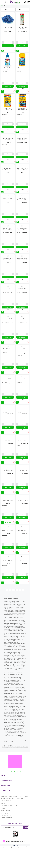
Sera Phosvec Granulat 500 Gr (8, 109)
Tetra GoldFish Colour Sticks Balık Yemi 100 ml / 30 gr (22, 379)
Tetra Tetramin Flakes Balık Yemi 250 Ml (7, 259)
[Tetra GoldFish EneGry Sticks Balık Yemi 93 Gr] (8, 406)
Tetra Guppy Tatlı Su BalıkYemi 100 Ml (8, 319)
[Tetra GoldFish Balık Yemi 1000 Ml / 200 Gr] (8, 376)
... (16, 590)
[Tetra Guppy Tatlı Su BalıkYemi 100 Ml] (8, 316)
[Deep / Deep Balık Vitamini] (22, 19)
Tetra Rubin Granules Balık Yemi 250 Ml (22, 259)
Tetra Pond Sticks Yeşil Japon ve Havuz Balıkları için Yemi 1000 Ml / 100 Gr (22, 499)
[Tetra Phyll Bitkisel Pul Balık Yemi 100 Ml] (8, 226)
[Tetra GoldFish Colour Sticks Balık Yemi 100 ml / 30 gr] (22, 376)
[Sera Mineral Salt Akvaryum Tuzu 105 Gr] (22, 60)
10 (19, 590)
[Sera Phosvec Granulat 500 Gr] (8, 100)
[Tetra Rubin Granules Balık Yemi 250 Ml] (22, 256)
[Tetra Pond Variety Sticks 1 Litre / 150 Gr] (22, 316)
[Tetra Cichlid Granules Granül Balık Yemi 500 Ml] (22, 165)
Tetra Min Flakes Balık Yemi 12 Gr (22, 409)
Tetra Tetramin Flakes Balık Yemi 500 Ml (22, 229)
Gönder (25, 827)
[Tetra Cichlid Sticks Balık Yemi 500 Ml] (8, 346)
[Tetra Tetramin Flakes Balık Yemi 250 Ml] (8, 256)
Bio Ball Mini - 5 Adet (8, 27)
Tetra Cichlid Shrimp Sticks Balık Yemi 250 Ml (22, 289)
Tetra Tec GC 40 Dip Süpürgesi (8, 139)
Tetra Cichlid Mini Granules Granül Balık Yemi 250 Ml (7, 169)
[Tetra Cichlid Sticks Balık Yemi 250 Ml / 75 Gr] (22, 346)
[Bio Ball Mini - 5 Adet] (8, 19)
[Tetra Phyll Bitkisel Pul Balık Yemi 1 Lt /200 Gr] (8, 466)
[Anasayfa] (2, 5)
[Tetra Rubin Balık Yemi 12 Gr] (8, 436)
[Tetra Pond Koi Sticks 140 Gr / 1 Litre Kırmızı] (8, 526)
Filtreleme (23, 10)
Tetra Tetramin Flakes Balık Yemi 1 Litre (22, 439)
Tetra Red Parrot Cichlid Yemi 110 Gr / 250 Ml (8, 559)
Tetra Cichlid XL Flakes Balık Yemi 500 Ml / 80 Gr (22, 469)
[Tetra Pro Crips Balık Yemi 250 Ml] (22, 556)
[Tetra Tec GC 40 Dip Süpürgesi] (8, 135)
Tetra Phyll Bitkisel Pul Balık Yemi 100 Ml (7, 229)
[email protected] (5, 810)
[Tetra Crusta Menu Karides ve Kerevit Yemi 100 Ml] (8, 195)
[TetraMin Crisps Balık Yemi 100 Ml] (22, 135)
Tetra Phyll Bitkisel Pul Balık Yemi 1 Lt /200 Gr (7, 469)
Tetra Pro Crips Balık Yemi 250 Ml (22, 559)
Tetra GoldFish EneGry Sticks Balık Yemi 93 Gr (7, 409)
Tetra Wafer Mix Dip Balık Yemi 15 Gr (22, 529)
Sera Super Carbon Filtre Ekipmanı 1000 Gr (22, 109)
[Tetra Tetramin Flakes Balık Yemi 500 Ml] (22, 226)
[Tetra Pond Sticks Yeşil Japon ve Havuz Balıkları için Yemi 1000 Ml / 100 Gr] (22, 496)
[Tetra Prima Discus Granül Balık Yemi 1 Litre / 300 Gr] (8, 496)
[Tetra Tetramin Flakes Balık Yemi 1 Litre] (22, 436)
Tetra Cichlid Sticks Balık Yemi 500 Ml (7, 349)
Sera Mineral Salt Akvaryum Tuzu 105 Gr (22, 68)
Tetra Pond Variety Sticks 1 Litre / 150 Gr (22, 319)
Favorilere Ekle (14, 50)
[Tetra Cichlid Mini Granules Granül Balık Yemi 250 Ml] (8, 165)
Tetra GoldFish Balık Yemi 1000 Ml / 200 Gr (8, 379)
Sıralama (8, 10)
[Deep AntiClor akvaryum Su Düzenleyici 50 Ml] (8, 60)
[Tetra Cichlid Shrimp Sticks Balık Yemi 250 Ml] (22, 286)
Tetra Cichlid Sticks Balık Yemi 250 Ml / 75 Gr (22, 349)
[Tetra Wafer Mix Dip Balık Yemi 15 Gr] (22, 526)
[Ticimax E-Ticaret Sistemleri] (15, 845)
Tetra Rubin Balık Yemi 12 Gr (8, 439)
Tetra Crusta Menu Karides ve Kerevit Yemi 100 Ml (7, 199)
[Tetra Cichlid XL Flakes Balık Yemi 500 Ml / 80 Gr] (22, 466)
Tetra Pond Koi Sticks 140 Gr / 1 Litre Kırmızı (7, 529)
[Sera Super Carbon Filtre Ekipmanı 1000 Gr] (22, 100)
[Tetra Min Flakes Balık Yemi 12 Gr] (22, 406)
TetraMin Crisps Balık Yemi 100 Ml (22, 139)
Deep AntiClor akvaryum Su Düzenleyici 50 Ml (7, 68)
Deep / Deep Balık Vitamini (22, 28)
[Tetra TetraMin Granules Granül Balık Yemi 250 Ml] (22, 195)
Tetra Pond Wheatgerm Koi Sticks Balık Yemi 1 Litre (7, 289)
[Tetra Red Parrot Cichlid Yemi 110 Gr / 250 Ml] (8, 556)
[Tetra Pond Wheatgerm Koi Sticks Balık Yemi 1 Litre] (8, 286)
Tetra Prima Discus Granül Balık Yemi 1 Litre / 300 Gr (7, 499)
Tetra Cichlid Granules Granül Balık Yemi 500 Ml (22, 169)
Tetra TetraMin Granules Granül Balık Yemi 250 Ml (22, 199)
